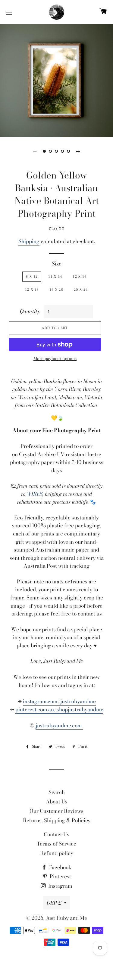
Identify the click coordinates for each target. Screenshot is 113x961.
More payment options (55, 358)
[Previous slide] (35, 151)
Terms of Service (56, 844)
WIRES (34, 494)
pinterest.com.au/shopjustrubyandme (59, 709)
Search (57, 792)
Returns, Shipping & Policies (56, 820)
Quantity (30, 311)
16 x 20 (56, 289)
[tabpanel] (56, 80)
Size (56, 264)
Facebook (59, 867)
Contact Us (56, 834)
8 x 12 (32, 276)
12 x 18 (32, 289)
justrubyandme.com (59, 725)
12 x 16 (79, 276)
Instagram (59, 886)
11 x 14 (55, 276)
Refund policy (56, 853)
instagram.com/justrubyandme (59, 701)
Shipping (28, 241)
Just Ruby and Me (66, 918)
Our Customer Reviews (56, 811)
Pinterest (60, 876)
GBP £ (54, 903)
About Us (56, 802)
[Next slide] (78, 151)
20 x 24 (81, 289)
